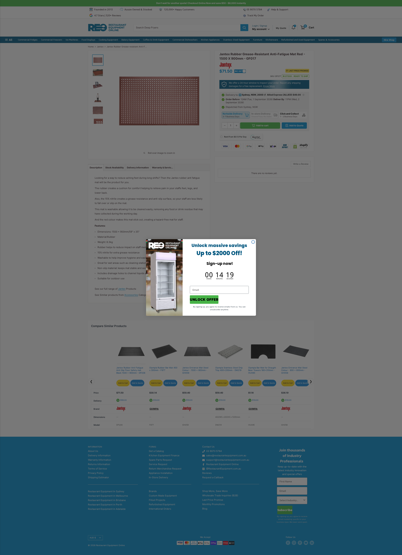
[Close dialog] (253, 242)
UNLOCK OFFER (204, 299)
